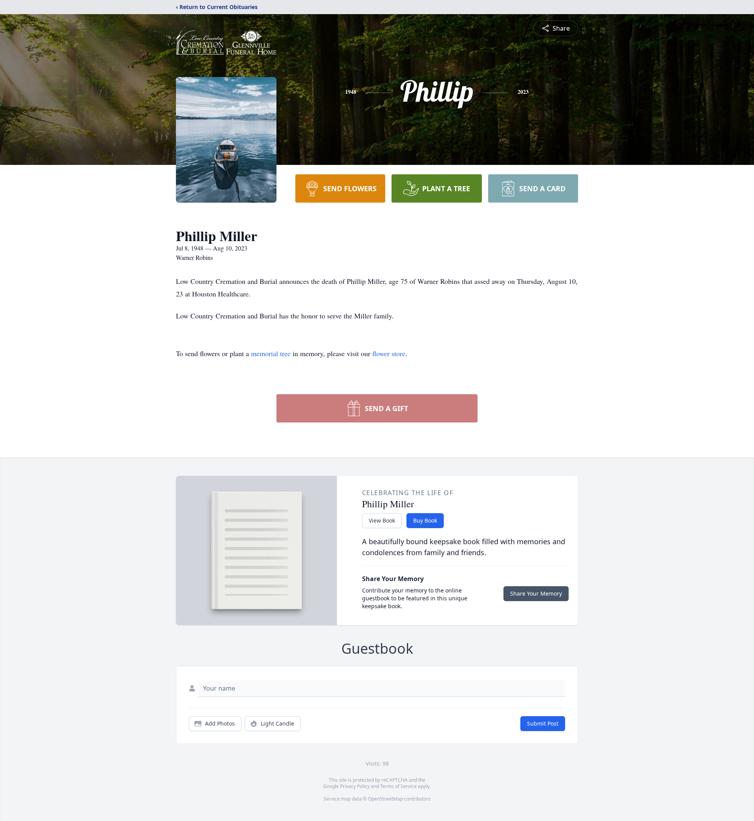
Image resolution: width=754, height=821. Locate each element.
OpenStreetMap (385, 798)
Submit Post (542, 723)
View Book (382, 520)
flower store (388, 353)
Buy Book (425, 520)
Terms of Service (398, 786)
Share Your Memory (536, 593)
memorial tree (271, 353)
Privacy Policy (355, 786)
